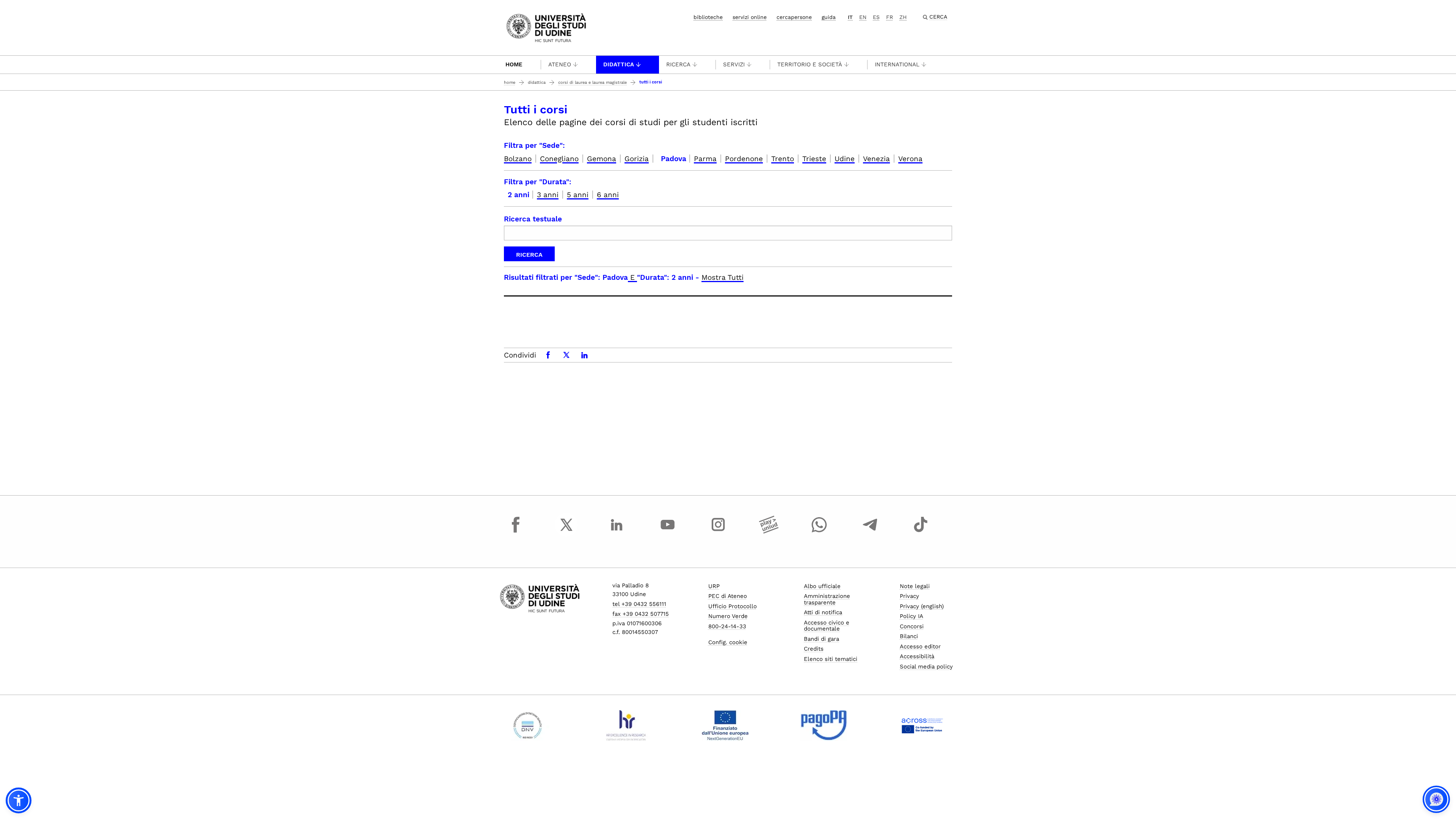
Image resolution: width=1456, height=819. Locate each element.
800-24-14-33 (727, 626)
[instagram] (718, 531)
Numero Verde (728, 616)
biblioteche (708, 17)
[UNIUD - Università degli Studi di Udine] (546, 27)
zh (903, 17)
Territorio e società (809, 64)
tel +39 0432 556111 (639, 604)
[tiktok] (920, 531)
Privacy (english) (922, 606)
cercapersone (794, 17)
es (876, 17)
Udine (845, 158)
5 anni (577, 194)
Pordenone (744, 158)
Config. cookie (727, 642)
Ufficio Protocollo (732, 606)
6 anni (608, 194)
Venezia (876, 158)
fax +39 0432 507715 (640, 613)
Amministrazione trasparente (827, 599)
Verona (910, 158)
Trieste (814, 158)
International (897, 64)
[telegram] (870, 531)
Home (513, 64)
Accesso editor (920, 646)
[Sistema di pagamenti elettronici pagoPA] (823, 725)
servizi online (750, 17)
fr (889, 17)
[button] (19, 800)
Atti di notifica (823, 612)
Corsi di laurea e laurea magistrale (592, 82)
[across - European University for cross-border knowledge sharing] (922, 725)
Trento (782, 158)
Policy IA (911, 616)
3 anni (548, 194)
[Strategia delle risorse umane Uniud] (626, 725)
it (850, 17)
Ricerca (678, 64)
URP (714, 586)
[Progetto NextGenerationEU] (725, 725)
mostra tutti (722, 277)
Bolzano (518, 158)
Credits (814, 648)
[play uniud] (769, 531)
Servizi (734, 64)
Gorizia (636, 158)
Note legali (915, 586)
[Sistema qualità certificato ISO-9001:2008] (527, 725)
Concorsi (912, 626)
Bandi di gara (821, 638)
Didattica (618, 64)
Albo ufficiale (822, 586)
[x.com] (566, 531)
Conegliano (559, 158)
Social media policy (926, 666)
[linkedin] (617, 531)
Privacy (909, 596)
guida (829, 17)
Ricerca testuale (533, 219)
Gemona (601, 158)
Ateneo (559, 64)
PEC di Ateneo (727, 596)
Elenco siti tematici (830, 659)
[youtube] (667, 531)
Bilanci (909, 636)
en (862, 17)
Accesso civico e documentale (826, 625)
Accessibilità (917, 656)
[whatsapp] (819, 531)
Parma (705, 158)
